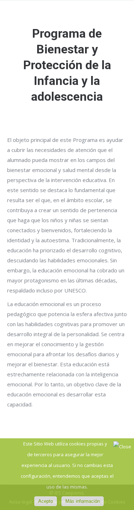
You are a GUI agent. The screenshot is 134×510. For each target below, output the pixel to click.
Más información (82, 501)
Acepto (45, 501)
